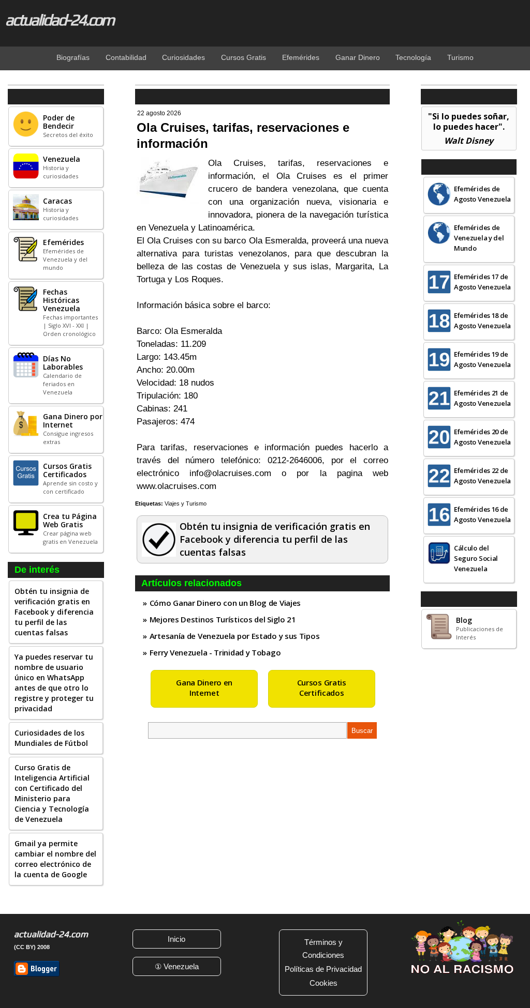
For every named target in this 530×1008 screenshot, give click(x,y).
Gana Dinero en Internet (204, 687)
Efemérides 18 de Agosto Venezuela (482, 320)
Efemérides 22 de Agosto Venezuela (482, 475)
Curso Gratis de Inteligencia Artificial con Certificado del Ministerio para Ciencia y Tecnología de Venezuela (52, 793)
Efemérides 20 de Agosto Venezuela (482, 437)
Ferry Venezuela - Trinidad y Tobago (215, 652)
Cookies (323, 983)
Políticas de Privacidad (323, 969)
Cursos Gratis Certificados (321, 687)
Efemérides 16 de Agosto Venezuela (482, 514)
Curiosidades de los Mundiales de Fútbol (51, 738)
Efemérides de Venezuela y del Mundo (479, 238)
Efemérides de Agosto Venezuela (482, 194)
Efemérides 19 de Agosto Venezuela (482, 359)
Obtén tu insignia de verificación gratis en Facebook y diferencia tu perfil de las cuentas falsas (54, 611)
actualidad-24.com (59, 19)
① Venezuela (177, 966)
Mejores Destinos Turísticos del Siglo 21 (223, 619)
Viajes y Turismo (186, 503)
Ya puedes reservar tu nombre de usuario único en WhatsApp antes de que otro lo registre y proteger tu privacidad (54, 682)
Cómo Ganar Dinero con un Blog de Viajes (225, 603)
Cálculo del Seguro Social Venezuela (476, 558)
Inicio (176, 939)
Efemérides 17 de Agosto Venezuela (482, 282)
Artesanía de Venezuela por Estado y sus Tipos (235, 636)
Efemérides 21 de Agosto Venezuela (482, 398)
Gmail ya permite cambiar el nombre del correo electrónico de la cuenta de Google (55, 858)
